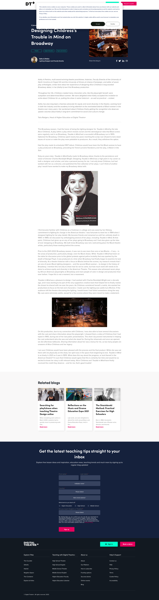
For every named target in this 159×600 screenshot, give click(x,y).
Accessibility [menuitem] (113, 581)
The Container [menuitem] (28, 577)
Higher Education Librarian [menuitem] (60, 581)
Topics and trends (61, 50)
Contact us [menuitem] (112, 561)
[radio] (65, 506)
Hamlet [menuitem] (26, 569)
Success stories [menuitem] (86, 577)
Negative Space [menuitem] (29, 573)
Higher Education (49, 50)
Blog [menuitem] (82, 584)
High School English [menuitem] (58, 565)
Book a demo (127, 544)
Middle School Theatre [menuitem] (59, 569)
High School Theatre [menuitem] (59, 561)
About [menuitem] (83, 561)
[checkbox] (79, 505)
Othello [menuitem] (26, 565)
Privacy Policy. (89, 522)
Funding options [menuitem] (86, 573)
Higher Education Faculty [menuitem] (60, 577)
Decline (113, 24)
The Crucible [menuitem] (28, 561)
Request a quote (130, 4)
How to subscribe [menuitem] (86, 569)
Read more (43, 427)
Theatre (36, 50)
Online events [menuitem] (85, 581)
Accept (98, 24)
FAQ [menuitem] (110, 565)
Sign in (110, 544)
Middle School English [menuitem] (59, 573)
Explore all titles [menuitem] (29, 581)
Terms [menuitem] (111, 573)
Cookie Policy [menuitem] (113, 577)
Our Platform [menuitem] (85, 565)
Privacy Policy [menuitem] (113, 569)
